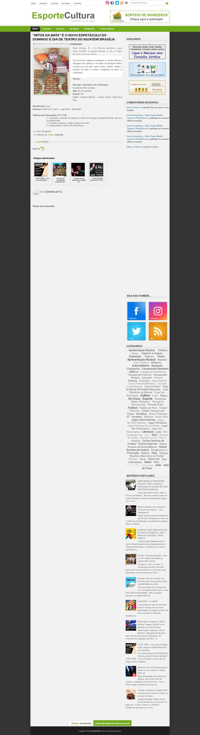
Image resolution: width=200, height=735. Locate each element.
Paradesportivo (159, 450)
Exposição (160, 398)
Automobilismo (140, 365)
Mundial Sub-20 (148, 437)
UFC (137, 465)
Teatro (147, 462)
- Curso (134, 353)
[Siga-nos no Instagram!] (108, 4)
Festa (134, 401)
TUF (163, 462)
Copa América (159, 380)
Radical (145, 453)
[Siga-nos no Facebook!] (112, 4)
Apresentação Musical (141, 359)
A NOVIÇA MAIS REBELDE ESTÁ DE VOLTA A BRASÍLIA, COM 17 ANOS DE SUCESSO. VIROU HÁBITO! (152, 534)
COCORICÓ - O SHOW (148, 601)
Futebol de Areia (148, 407)
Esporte (43, 3)
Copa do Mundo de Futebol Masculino (147, 387)
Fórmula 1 (144, 401)
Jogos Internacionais (143, 419)
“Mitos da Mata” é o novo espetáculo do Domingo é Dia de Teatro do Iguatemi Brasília (74, 37)
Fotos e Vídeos (107, 29)
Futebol (132, 407)
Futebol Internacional (153, 410)
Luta (158, 431)
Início (33, 3)
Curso (155, 395)
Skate (143, 459)
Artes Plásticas (141, 362)
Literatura (148, 431)
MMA (147, 434)
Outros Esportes (147, 443)
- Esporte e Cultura (151, 353)
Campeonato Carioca (139, 374)
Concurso (144, 380)
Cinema (132, 380)
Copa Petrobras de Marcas (149, 390)
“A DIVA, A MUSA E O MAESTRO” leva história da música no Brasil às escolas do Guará (153, 693)
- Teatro (160, 356)
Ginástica (141, 413)
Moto (155, 434)
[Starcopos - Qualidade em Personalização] (147, 76)
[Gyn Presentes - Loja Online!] (147, 94)
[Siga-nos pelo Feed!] (122, 4)
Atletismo (156, 362)
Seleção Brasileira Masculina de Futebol (149, 454)
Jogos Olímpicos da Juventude (143, 425)
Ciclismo (158, 377)
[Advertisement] (147, 196)
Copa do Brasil (152, 386)
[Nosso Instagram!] (157, 319)
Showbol (133, 459)
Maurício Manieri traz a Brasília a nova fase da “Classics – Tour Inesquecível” (152, 509)
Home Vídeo (161, 416)
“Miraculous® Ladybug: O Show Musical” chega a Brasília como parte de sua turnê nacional (151, 624)
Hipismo (148, 416)
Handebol (137, 416)
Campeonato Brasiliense (153, 371)
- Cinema (162, 350)
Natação (135, 440)
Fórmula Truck (155, 404)
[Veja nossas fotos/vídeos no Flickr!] (127, 3)
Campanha (133, 368)
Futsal (130, 413)
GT (128, 416)
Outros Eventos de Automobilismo (147, 445)
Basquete (157, 365)
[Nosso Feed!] (157, 340)
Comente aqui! (76, 44)
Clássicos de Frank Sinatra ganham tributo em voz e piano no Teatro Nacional (153, 670)
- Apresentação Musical (141, 350)
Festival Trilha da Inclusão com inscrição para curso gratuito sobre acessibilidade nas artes (152, 581)
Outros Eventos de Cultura (146, 448)
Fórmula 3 (157, 401)
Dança (163, 395)
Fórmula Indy (138, 404)
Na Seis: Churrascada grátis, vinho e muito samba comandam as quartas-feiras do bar (152, 558)
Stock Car (154, 459)
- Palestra (148, 356)
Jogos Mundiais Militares (145, 421)
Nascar (162, 437)
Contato (77, 3)
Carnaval (147, 377)
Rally (154, 453)
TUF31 (130, 465)
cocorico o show (150, 146)
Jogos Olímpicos (157, 422)
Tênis (156, 462)
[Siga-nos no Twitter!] (117, 4)
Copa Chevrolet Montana (142, 383)
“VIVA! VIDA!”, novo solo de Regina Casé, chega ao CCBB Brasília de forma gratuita (153, 647)
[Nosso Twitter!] (136, 340)
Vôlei (158, 465)
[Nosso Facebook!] (136, 319)
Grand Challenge (158, 413)
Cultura (54, 3)
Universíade (147, 465)
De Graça (66, 3)
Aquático (162, 359)
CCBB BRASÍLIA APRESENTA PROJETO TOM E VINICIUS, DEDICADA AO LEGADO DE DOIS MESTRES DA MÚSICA (153, 485)
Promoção (89, 29)
